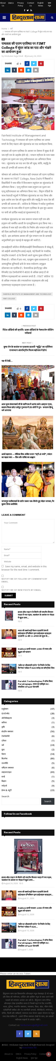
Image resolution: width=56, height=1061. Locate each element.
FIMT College (9, 299)
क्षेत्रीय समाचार (7, 731)
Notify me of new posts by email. (22, 590)
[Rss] (36, 1033)
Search (5, 796)
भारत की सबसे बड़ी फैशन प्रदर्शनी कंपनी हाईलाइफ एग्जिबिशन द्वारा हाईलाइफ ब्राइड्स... (35, 893)
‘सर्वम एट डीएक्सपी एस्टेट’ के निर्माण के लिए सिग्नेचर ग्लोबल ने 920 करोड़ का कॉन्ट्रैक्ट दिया (36, 666)
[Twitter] (28, 1033)
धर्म (3, 39)
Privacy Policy (20, 4)
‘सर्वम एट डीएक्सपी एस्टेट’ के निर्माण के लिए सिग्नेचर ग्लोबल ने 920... (34, 925)
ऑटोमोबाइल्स (7, 717)
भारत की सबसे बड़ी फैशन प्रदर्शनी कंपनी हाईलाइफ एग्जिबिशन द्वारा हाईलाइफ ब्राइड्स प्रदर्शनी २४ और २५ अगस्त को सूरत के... (34, 633)
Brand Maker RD (29, 1047)
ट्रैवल (4, 740)
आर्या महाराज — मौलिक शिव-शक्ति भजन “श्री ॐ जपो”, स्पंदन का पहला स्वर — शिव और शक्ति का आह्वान (27, 456)
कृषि (3, 726)
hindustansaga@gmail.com (34, 1025)
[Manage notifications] (48, 1054)
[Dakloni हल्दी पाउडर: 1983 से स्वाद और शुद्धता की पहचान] (9, 652)
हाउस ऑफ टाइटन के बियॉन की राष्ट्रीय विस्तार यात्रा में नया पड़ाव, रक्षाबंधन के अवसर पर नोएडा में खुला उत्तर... (36, 615)
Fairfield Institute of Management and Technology (27, 294)
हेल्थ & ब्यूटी (7, 790)
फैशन (4, 753)
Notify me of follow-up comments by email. (24, 580)
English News (40, 4)
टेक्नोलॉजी (5, 736)
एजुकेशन (5, 708)
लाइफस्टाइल (6, 772)
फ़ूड (3, 749)
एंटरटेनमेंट (5, 713)
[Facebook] (19, 1033)
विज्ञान (4, 781)
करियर (4, 722)
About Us (3, 4)
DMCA (11, 3)
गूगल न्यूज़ (49, 4)
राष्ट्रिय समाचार (8, 767)
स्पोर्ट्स (4, 785)
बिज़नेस (4, 758)
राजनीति (5, 763)
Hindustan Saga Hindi (13, 56)
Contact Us (30, 4)
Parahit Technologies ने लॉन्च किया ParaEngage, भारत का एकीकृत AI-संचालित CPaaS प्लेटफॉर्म (35, 684)
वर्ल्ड (3, 776)
